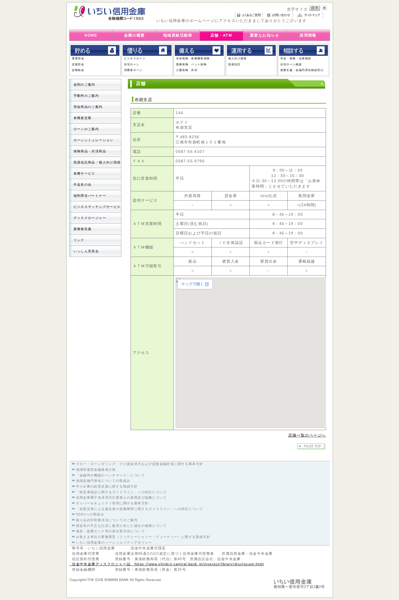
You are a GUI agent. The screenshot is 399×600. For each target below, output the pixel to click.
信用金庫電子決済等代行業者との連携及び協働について (121, 497)
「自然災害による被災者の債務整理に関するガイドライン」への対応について (139, 509)
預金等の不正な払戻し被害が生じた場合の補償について (121, 526)
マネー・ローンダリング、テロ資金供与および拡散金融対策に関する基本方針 (139, 464)
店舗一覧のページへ (307, 435)
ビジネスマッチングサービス (97, 207)
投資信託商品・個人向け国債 (97, 162)
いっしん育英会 (86, 251)
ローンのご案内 (86, 129)
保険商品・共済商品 (90, 151)
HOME (90, 35)
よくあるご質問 (249, 15)
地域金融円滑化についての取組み (103, 481)
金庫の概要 (134, 35)
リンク (79, 240)
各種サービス (84, 173)
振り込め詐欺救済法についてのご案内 (107, 520)
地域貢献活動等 (177, 35)
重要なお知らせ (264, 35)
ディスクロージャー (90, 218)
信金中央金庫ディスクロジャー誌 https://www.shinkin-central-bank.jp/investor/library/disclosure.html (166, 564)
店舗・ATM (221, 35)
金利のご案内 (84, 84)
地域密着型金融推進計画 (96, 470)
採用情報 (308, 35)
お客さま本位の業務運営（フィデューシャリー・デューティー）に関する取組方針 (143, 537)
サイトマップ (309, 15)
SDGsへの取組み (90, 514)
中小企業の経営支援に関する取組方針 (107, 486)
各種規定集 (83, 118)
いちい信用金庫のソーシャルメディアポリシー (114, 542)
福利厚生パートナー (90, 196)
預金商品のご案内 (88, 107)
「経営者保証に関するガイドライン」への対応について (121, 492)
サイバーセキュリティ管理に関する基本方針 (112, 503)
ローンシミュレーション (93, 140)
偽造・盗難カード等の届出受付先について (110, 531)
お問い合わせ (279, 15)
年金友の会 (83, 184)
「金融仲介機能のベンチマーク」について (110, 475)
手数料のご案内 (86, 96)
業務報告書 (83, 229)
